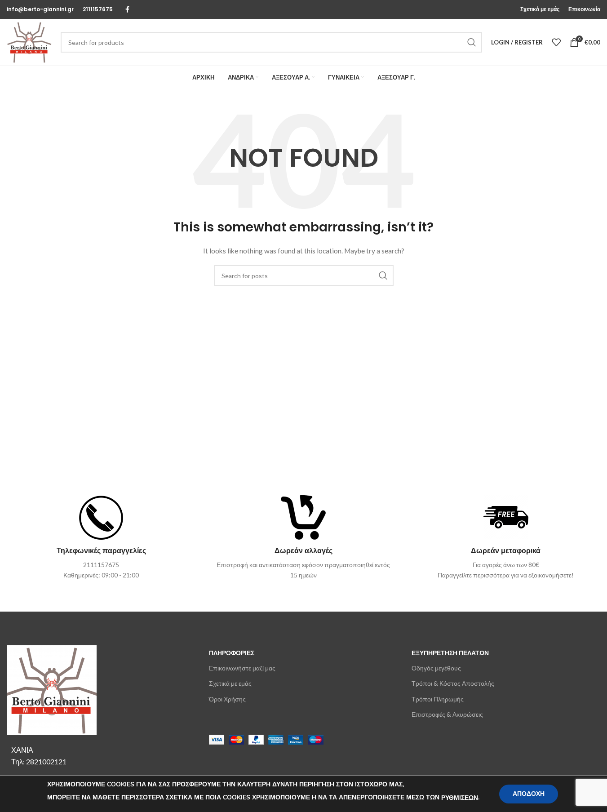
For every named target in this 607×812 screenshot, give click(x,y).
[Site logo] (29, 41)
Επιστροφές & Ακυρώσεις (447, 714)
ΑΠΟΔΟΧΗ (529, 794)
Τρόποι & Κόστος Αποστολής (453, 683)
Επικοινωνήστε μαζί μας (242, 668)
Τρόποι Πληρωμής (438, 699)
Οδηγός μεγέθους (436, 668)
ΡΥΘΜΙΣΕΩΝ (459, 798)
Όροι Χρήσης (227, 699)
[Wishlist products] (556, 42)
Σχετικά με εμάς (230, 683)
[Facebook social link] (127, 10)
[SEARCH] (471, 42)
